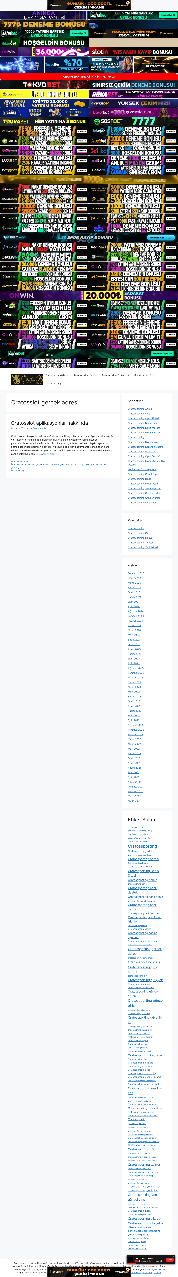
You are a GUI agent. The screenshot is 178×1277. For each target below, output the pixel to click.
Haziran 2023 (135, 677)
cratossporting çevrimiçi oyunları (139, 1204)
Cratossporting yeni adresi (144, 1186)
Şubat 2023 (134, 696)
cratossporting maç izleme (140, 1066)
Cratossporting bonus (142, 880)
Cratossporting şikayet (144, 1218)
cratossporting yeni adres (139, 1183)
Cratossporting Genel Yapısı (143, 474)
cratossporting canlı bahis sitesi (141, 901)
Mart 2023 (134, 691)
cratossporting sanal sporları (138, 1127)
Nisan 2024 (134, 630)
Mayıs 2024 (134, 625)
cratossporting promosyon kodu (142, 1115)
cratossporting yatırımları (137, 1179)
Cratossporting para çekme (145, 1108)
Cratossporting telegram (142, 1145)
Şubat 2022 (134, 753)
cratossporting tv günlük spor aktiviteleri (142, 1161)
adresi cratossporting (137, 827)
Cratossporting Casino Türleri (144, 493)
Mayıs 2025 (134, 582)
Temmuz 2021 (136, 786)
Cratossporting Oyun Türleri (143, 418)
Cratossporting (53, 383)
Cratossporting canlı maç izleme (145, 919)
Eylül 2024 (134, 606)
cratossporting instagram (140, 1037)
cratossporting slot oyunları (139, 1131)
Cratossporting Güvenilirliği (143, 451)
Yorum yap (19, 470)
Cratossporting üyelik (139, 1211)
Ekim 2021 (133, 772)
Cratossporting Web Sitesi (139, 1168)
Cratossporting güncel (139, 984)
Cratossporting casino (139, 929)
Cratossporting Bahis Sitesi (143, 873)
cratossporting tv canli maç (140, 1153)
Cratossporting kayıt (138, 1044)
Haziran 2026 (135, 578)
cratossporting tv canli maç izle (142, 1157)
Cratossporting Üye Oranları (143, 442)
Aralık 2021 (134, 763)
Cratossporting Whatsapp (141, 1175)
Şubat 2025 (134, 587)
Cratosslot (19, 464)
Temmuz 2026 (136, 573)
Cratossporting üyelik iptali (139, 1214)
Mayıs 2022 (134, 739)
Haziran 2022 (135, 734)
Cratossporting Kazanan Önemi (145, 446)
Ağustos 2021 (135, 782)
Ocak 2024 (134, 644)
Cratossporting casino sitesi (142, 941)
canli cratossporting (138, 834)
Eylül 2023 (134, 663)
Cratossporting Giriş (144, 375)
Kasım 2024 (134, 597)
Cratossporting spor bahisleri (142, 1138)
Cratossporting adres (141, 851)
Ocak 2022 (134, 758)
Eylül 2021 (133, 777)
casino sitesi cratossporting (139, 838)
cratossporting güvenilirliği (139, 1014)
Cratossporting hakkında (139, 1033)
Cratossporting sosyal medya (140, 1134)
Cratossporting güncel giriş (146, 1003)
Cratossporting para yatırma (142, 1104)
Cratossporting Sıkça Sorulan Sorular (143, 1142)
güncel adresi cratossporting (144, 1230)
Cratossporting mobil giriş (142, 1073)
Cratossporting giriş (144, 962)
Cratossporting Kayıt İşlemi (139, 1051)
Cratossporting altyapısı (138, 863)
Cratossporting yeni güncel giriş (143, 1197)
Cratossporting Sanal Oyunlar (144, 488)
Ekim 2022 (134, 715)
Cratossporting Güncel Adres (141, 987)
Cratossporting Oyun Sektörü (144, 456)
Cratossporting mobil (139, 1070)
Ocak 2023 (134, 701)
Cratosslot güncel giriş (81, 464)
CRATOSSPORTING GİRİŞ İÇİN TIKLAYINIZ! (89, 76)
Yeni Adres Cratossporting (142, 469)
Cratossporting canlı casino (142, 907)
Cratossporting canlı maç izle (143, 913)
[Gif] (89, 179)
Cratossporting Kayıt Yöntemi (144, 427)
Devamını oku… (47, 454)
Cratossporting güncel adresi (143, 994)
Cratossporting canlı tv (137, 926)
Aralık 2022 (134, 706)
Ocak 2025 (134, 592)
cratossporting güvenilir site (140, 1026)
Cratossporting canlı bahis (145, 897)
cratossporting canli (137, 884)
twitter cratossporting (137, 1245)
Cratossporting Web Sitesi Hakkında (143, 1172)
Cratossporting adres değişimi (141, 855)
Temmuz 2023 (136, 672)
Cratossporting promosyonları (137, 1121)
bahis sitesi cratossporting (140, 830)
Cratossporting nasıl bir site (145, 1090)
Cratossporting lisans (138, 1059)
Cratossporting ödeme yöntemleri (143, 1207)
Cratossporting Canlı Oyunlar (144, 497)
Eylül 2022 (133, 720)
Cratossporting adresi (143, 859)
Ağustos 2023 (136, 668)
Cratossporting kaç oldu (145, 1055)
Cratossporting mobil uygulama (144, 1077)
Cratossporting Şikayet (57, 375)
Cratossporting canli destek (142, 890)
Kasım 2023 (134, 654)
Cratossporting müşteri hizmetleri (144, 1084)
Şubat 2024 (134, 639)
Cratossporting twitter (144, 1164)
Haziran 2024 (135, 620)
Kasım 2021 (134, 767)
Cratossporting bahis (140, 866)
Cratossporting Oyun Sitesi (139, 1101)
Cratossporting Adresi (140, 408)
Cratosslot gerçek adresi (36, 464)
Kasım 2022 (134, 710)
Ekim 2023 (134, 658)
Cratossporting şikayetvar (146, 1223)
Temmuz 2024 (136, 616)
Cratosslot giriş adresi (60, 464)
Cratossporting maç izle (140, 1062)
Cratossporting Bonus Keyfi (143, 423)
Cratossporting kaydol (138, 1040)
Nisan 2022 (134, 744)
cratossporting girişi (138, 976)
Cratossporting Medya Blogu (144, 432)
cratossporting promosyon (141, 1112)
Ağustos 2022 (136, 725)
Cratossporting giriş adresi (142, 969)
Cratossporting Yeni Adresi (115, 375)
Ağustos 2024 (136, 611)
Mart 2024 (134, 635)
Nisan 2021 (134, 801)
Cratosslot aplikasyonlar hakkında (49, 423)
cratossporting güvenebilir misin (141, 1010)
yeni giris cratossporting (138, 1249)
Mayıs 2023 (134, 682)
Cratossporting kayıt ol (137, 1048)
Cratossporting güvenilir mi (145, 1020)
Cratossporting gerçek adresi (145, 951)
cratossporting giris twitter (141, 958)
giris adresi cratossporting (140, 1227)
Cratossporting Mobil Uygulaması (142, 1081)
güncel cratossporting (138, 1234)
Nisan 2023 (134, 687)
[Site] (44, 131)
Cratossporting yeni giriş (143, 1190)
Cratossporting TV (141, 1149)
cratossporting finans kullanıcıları (140, 945)
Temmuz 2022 (136, 729)
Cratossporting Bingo (139, 478)
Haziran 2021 (135, 791)
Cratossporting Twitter (85, 375)
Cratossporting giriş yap (145, 980)
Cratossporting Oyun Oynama (140, 1097)
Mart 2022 (134, 748)
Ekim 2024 (134, 601)
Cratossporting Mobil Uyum (143, 483)
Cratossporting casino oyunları (142, 935)
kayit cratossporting (138, 1238)
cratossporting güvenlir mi (140, 1030)
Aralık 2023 (134, 649)
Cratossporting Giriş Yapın (142, 502)
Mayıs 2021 (134, 796)
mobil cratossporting (137, 1241)
